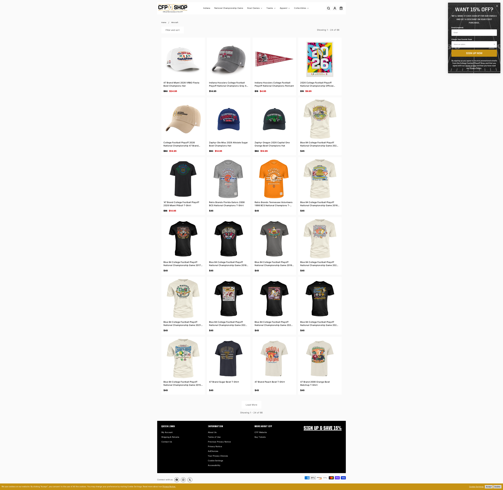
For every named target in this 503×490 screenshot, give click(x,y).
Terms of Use (214, 437)
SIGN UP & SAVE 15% (323, 428)
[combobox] (473, 44)
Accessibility (214, 465)
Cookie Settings (215, 461)
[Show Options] (494, 44)
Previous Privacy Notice (219, 442)
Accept (489, 487)
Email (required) (457, 28)
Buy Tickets (260, 437)
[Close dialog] (497, 6)
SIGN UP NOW (474, 53)
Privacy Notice (215, 447)
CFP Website (261, 432)
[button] (328, 8)
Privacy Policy (475, 68)
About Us (212, 432)
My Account (167, 432)
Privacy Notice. (169, 487)
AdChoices (213, 451)
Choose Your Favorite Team (461, 39)
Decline (497, 487)
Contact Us (166, 442)
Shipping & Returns (170, 437)
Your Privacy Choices (218, 456)
